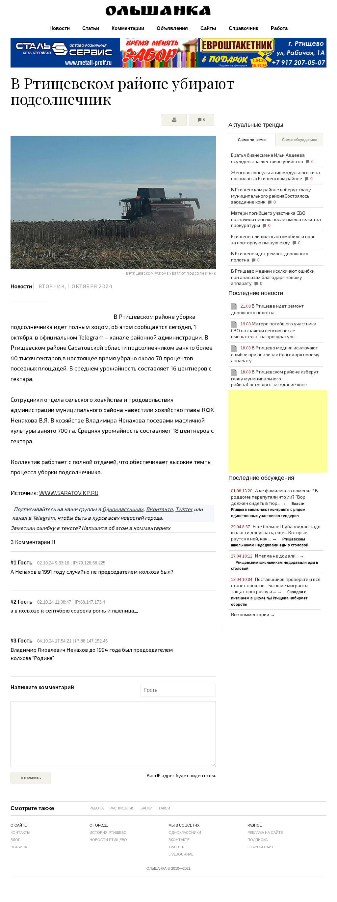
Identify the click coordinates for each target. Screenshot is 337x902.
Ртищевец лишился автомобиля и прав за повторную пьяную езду (273, 239)
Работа (279, 28)
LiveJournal (180, 854)
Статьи (90, 28)
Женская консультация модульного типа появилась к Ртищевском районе (275, 175)
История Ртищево (108, 832)
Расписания (122, 808)
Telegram (44, 517)
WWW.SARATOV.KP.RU (68, 492)
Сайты (208, 28)
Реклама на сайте (265, 832)
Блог (15, 840)
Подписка (257, 840)
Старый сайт (260, 847)
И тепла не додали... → (275, 561)
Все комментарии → (253, 614)
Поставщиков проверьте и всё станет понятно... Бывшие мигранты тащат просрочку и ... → (276, 591)
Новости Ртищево (108, 840)
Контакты (20, 832)
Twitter (184, 509)
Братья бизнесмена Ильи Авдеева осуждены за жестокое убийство (272, 158)
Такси (164, 808)
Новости (59, 28)
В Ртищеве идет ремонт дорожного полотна (269, 256)
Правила (19, 847)
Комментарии (128, 28)
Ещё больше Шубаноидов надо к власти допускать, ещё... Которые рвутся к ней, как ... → (276, 535)
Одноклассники (184, 832)
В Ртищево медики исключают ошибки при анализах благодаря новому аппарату (273, 277)
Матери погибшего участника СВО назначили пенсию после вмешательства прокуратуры (276, 219)
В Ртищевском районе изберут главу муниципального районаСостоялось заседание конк (271, 196)
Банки (146, 808)
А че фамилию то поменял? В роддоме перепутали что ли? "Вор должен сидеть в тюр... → (274, 502)
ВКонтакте (159, 509)
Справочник (243, 28)
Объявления (172, 28)
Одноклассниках (122, 509)
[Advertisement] (277, 431)
